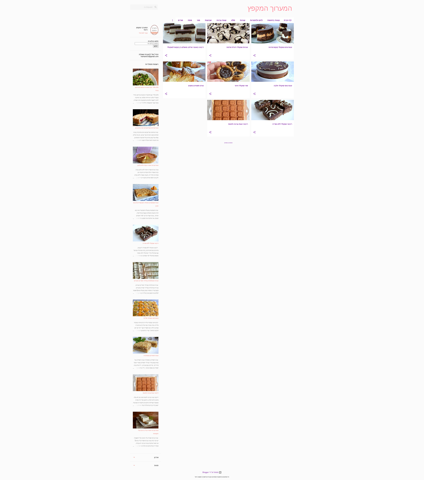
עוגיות (242, 20)
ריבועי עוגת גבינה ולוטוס (150, 393)
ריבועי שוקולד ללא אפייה (150, 243)
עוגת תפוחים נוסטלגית (151, 355)
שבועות (208, 20)
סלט (233, 20)
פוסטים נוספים (228, 143)
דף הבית (287, 20)
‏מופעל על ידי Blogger (211, 472)
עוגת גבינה (221, 20)
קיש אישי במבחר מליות (151, 318)
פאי (198, 20)
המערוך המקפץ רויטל (142, 28)
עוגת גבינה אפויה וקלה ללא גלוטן (147, 165)
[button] (254, 55)
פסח (190, 20)
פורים (180, 20)
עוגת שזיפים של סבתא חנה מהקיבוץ (146, 128)
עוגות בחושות (273, 20)
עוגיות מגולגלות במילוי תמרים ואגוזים (146, 281)
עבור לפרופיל (143, 33)
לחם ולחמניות (256, 20)
